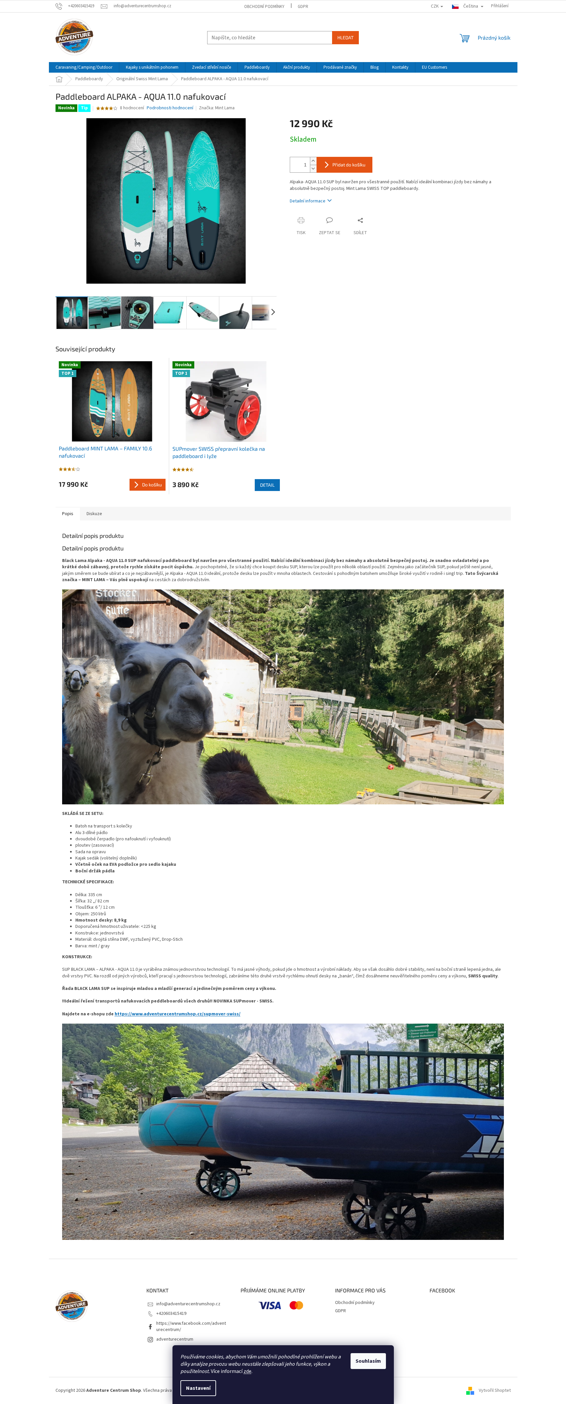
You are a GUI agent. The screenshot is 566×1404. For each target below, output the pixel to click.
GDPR (303, 7)
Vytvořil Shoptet (495, 1390)
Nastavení (198, 1388)
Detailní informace (307, 201)
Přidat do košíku (348, 164)
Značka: (217, 108)
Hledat (345, 37)
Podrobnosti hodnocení (170, 108)
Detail (267, 485)
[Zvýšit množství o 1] (313, 161)
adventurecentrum (174, 1339)
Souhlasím (368, 1361)
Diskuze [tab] (94, 513)
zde (247, 1371)
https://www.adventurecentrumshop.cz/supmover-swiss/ (178, 1014)
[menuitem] (84, 67)
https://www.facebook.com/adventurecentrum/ (191, 1326)
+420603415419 (171, 1313)
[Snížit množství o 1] (313, 168)
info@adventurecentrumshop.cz (188, 1304)
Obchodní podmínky (264, 7)
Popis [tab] (67, 513)
